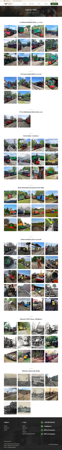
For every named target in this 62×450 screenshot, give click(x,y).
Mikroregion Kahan (12, 447)
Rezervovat (54, 3)
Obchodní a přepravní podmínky (28, 433)
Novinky (24, 3)
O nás (39, 3)
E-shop (23, 429)
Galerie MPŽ (6, 427)
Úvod (27, 12)
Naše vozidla (25, 427)
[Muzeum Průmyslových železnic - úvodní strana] (8, 4)
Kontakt (46, 3)
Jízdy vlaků (31, 3)
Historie (23, 425)
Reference (24, 431)
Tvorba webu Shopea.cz (53, 444)
